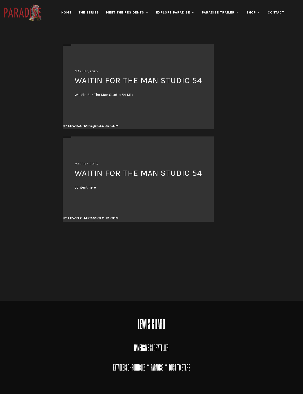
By (91, 125)
